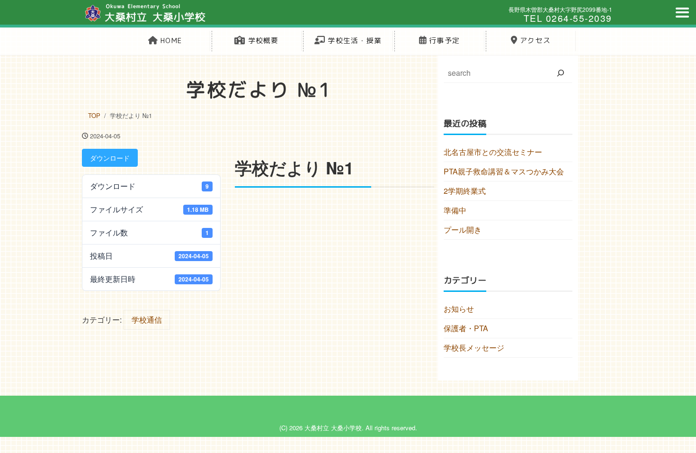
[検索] (560, 73)
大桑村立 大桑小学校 (333, 427)
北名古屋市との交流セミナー (493, 151)
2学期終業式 (465, 190)
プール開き (463, 229)
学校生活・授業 (353, 40)
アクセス (534, 40)
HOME (170, 40)
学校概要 (262, 40)
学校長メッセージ (474, 347)
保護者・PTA (466, 328)
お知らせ (459, 308)
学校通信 (147, 319)
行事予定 (443, 40)
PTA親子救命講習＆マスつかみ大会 (504, 171)
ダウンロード (110, 158)
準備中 (455, 210)
